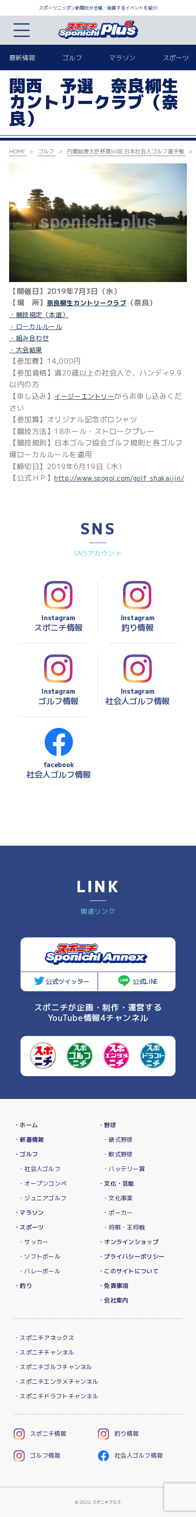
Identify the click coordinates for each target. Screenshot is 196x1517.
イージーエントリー (84, 396)
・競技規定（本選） (39, 314)
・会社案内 (113, 1300)
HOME (17, 151)
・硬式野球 (118, 1139)
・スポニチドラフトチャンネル (56, 1396)
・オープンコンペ (42, 1183)
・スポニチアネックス (44, 1338)
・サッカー (33, 1242)
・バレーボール (39, 1271)
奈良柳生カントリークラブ (87, 302)
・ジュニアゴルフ (42, 1198)
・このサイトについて (128, 1271)
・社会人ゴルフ (39, 1169)
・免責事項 (113, 1286)
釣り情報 (126, 1433)
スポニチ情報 (48, 1433)
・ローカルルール (35, 326)
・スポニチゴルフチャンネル (53, 1367)
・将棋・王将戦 (124, 1227)
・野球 (107, 1125)
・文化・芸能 (116, 1183)
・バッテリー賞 (124, 1169)
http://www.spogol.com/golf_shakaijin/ (119, 478)
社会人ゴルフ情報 (138, 1455)
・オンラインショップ (128, 1242)
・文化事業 (118, 1198)
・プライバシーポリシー (131, 1256)
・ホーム (26, 1125)
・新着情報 (29, 1139)
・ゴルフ (26, 1154)
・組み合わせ (29, 338)
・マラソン (29, 1212)
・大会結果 (25, 349)
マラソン (122, 57)
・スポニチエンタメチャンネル (56, 1381)
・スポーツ (29, 1227)
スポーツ (176, 57)
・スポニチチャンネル (44, 1352)
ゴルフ (72, 57)
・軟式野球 (118, 1154)
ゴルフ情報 (45, 1455)
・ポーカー (118, 1212)
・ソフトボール (39, 1256)
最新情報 (22, 57)
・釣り (23, 1286)
